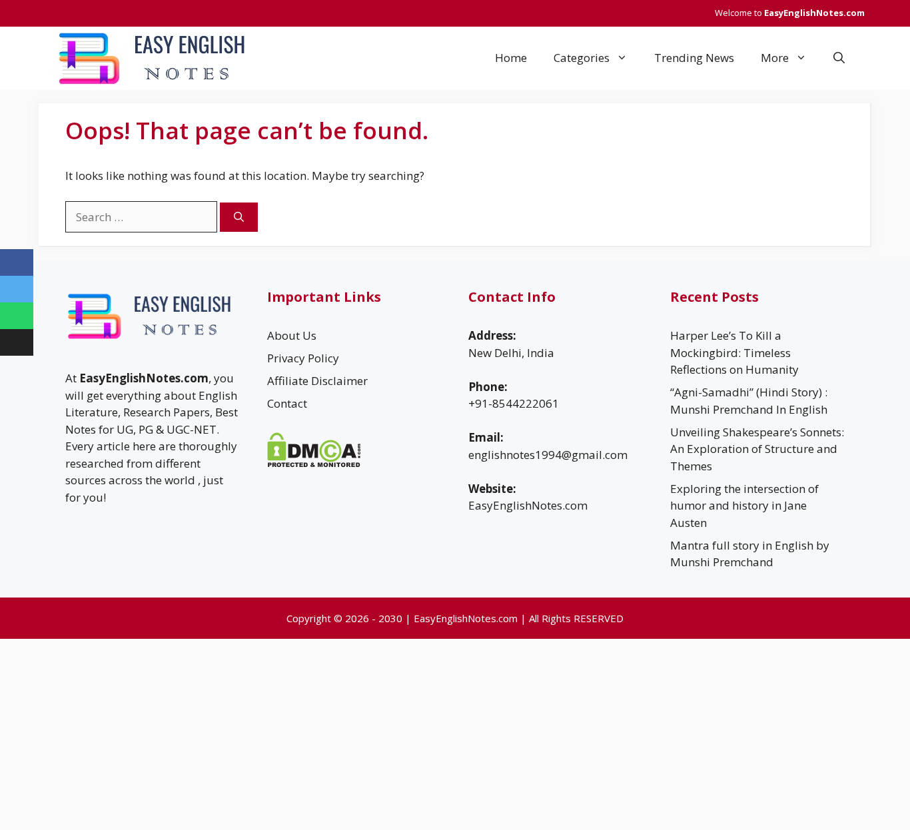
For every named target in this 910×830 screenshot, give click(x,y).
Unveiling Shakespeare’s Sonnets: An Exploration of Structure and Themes (757, 449)
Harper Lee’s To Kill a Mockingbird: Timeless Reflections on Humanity (734, 352)
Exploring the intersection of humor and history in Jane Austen (744, 505)
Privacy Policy (303, 358)
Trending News (694, 57)
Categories (582, 57)
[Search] (239, 217)
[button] (839, 58)
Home (511, 57)
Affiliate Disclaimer (317, 380)
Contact (287, 403)
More (775, 57)
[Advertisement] (399, 732)
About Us (291, 335)
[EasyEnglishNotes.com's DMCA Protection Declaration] (314, 463)
